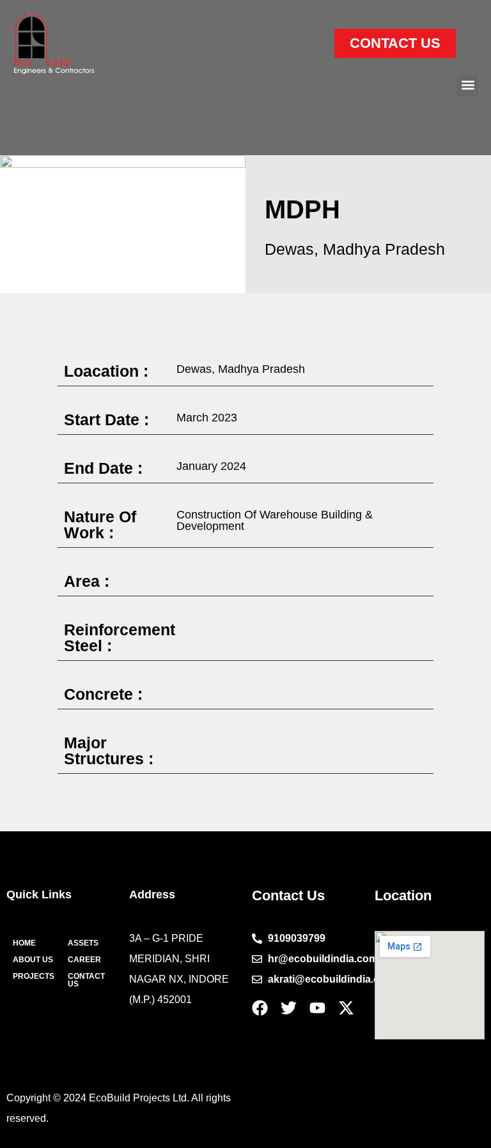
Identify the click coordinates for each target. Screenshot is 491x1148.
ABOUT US (33, 959)
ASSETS (83, 943)
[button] (467, 85)
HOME (24, 943)
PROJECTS (33, 976)
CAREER (84, 959)
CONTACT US (86, 980)
